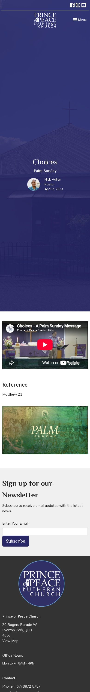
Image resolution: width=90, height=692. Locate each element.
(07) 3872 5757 (27, 686)
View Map (10, 641)
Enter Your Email (15, 523)
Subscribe (15, 541)
